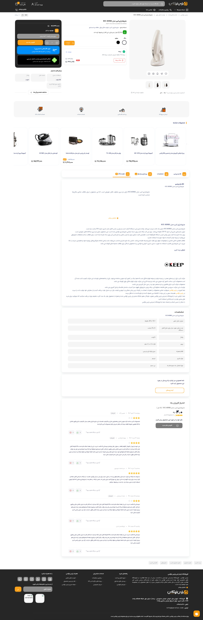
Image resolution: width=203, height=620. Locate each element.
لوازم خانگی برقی (160, 15)
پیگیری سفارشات (164, 10)
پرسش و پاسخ (142, 174)
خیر (161, 93)
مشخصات (160, 174)
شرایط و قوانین (121, 584)
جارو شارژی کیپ (175, 563)
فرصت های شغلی (70, 578)
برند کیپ (198, 563)
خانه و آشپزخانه (172, 15)
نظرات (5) (121, 174)
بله (165, 93)
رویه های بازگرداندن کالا (95, 581)
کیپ (110, 27)
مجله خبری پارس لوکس (68, 584)
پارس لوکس (184, 15)
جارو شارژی (115, 27)
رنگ (125, 38)
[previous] (186, 144)
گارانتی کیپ (153, 563)
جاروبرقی (163, 563)
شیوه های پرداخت (120, 578)
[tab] (179, 173)
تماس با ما (149, 10)
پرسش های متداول (119, 581)
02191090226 (180, 604)
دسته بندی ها (181, 10)
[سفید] (124, 42)
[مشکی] (118, 42)
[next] (16, 144)
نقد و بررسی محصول (69, 581)
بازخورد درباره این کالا (138, 92)
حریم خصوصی (97, 584)
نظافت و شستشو (94, 27)
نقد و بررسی (177, 174)
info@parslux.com (175, 608)
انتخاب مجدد (68, 43)
